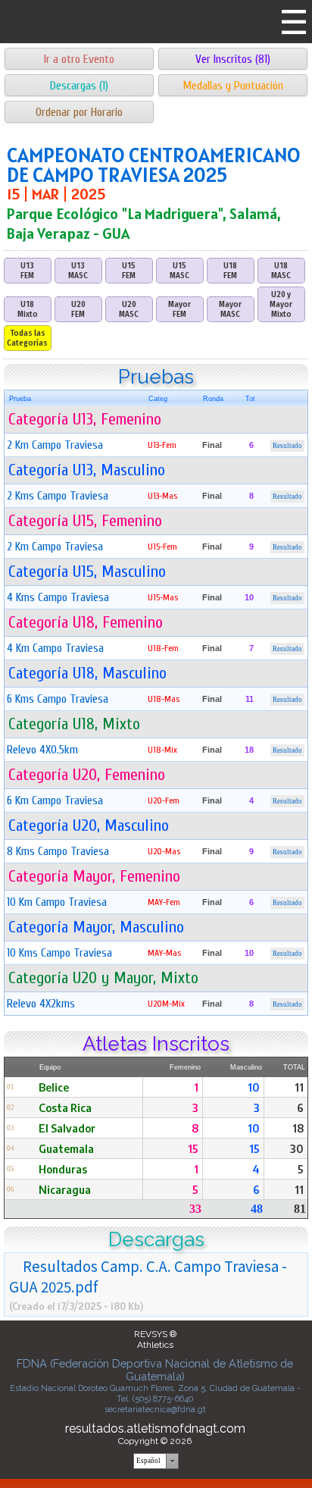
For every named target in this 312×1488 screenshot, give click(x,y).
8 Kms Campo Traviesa (58, 851)
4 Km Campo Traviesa (55, 648)
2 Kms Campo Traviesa (57, 496)
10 (254, 1087)
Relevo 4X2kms (41, 1003)
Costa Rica (65, 1107)
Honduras (63, 1169)
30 (297, 1148)
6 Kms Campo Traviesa (57, 699)
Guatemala (66, 1148)
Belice (54, 1087)
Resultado (287, 446)
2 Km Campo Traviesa (55, 445)
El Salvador (67, 1128)
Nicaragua (65, 1189)
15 (193, 1148)
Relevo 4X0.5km (42, 750)
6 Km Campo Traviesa (55, 800)
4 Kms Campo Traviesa (58, 597)
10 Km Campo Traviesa (57, 902)
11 (299, 1087)
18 (298, 1128)
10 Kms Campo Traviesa (59, 953)
